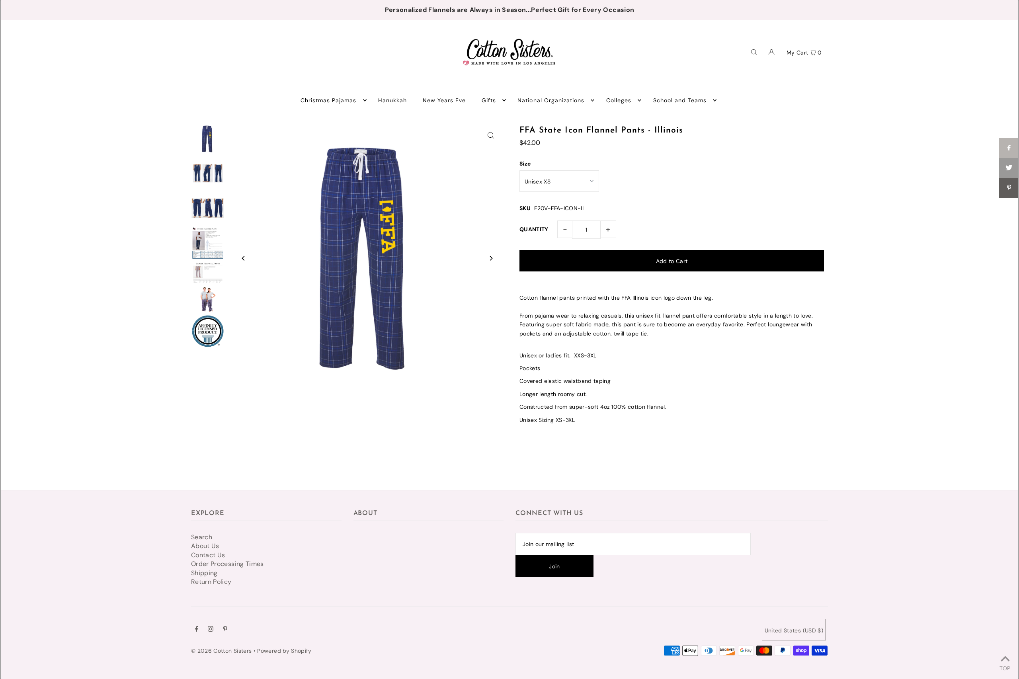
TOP (1004, 668)
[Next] (491, 258)
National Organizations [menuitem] (550, 100)
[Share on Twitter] (1009, 168)
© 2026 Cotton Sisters (221, 650)
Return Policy (211, 582)
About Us (205, 546)
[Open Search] (754, 51)
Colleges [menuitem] (618, 100)
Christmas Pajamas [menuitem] (329, 100)
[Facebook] (196, 629)
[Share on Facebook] (1009, 148)
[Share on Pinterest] (1009, 188)
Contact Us (208, 555)
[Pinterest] (225, 629)
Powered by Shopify (284, 650)
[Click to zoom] (491, 135)
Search (201, 537)
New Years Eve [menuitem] (444, 100)
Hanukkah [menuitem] (392, 100)
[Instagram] (210, 629)
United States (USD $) (794, 630)
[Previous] (243, 258)
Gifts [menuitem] (489, 100)
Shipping (204, 573)
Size (525, 163)
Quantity (534, 229)
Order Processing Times (227, 564)
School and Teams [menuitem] (680, 100)
